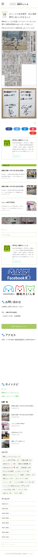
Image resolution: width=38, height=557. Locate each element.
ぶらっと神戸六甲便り (8, 202)
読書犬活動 (27, 460)
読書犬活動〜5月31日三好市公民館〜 (13, 170)
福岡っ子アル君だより (18, 441)
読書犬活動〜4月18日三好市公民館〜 (13, 186)
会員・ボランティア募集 (10, 396)
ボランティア (21, 478)
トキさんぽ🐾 (9, 489)
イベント (7, 482)
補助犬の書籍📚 (24, 464)
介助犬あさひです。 (17, 432)
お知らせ (7, 493)
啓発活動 (26, 467)
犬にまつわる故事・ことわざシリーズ (16, 471)
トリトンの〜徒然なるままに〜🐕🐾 (16, 486)
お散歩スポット (9, 464)
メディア (22, 489)
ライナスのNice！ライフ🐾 (24, 482)
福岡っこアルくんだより (11, 456)
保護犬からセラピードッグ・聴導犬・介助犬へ (19, 475)
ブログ (18, 493)
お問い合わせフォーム (19, 326)
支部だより (8, 478)
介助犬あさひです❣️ (11, 467)
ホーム (4, 389)
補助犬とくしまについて (10, 392)
